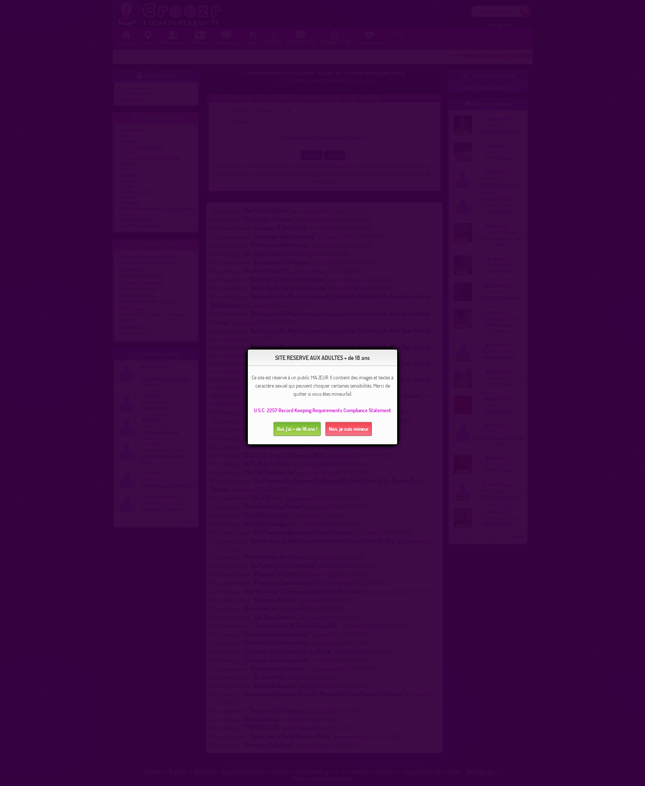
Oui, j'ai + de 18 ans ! (297, 428)
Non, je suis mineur (348, 428)
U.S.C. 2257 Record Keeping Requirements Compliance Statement (322, 410)
